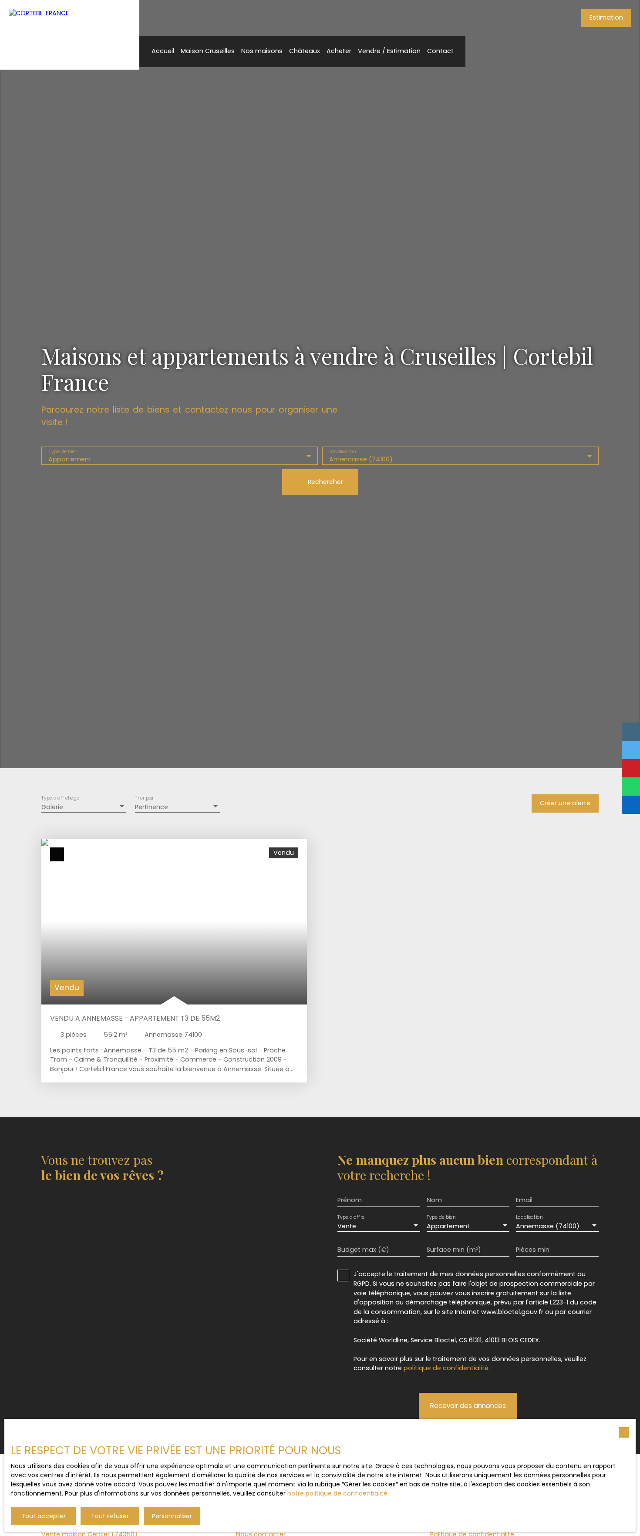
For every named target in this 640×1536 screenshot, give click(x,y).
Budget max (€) (363, 1250)
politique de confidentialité (446, 1368)
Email (524, 1200)
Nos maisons (262, 51)
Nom (434, 1200)
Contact (440, 51)
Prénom (349, 1200)
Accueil (163, 51)
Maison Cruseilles (208, 51)
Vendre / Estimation (389, 51)
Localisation (343, 451)
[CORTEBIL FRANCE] (69, 35)
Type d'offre (350, 1217)
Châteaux (304, 51)
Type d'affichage (60, 798)
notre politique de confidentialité (337, 1493)
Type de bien (63, 451)
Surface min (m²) (454, 1250)
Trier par (144, 798)
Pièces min (532, 1250)
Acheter (339, 51)
